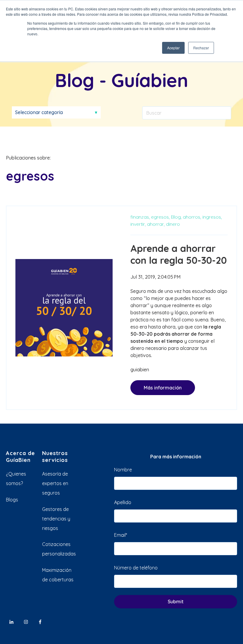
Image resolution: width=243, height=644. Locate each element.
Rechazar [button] (201, 47)
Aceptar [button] (173, 47)
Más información (163, 388)
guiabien (139, 369)
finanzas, (140, 217)
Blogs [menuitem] (12, 500)
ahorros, (192, 217)
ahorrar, (156, 224)
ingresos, (212, 217)
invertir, (138, 224)
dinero (173, 224)
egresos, (160, 217)
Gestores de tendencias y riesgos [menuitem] (56, 518)
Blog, (176, 217)
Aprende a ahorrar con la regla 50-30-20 (178, 254)
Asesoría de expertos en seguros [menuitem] (55, 483)
